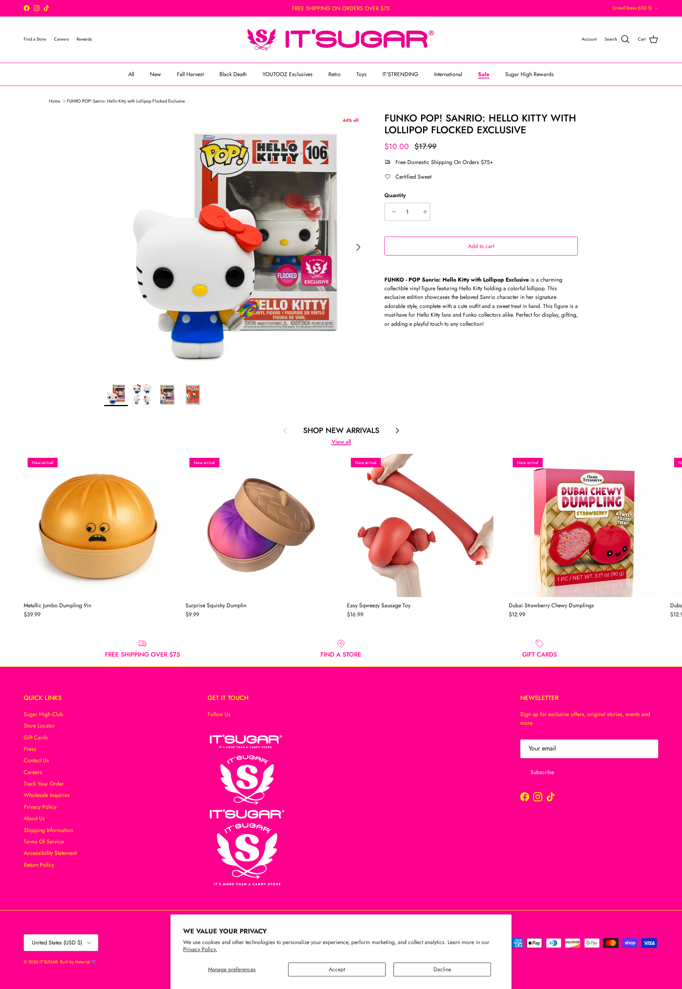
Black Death (233, 74)
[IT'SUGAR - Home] (341, 39)
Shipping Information (48, 830)
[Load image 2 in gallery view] (142, 394)
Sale (483, 74)
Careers (33, 772)
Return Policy (39, 865)
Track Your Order (44, 783)
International (448, 74)
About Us (34, 818)
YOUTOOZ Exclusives (287, 74)
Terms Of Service (44, 841)
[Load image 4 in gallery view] (193, 394)
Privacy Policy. (200, 949)
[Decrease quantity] (392, 211)
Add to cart (481, 246)
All (131, 74)
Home (54, 100)
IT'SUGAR (48, 962)
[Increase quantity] (423, 211)
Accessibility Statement (50, 853)
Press (30, 749)
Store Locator (39, 726)
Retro (334, 74)
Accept (337, 969)
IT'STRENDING (400, 74)
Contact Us (36, 760)
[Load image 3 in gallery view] (167, 394)
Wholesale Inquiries (47, 795)
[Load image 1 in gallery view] (235, 243)
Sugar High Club (43, 714)
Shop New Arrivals (341, 430)
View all (341, 442)
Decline (442, 969)
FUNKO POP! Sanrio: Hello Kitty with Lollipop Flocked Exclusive (126, 100)
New (155, 74)
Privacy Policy (40, 807)
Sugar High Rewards (529, 74)
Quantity (395, 195)
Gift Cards (36, 737)
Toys (361, 74)
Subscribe (542, 772)
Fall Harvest (190, 74)
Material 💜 (86, 962)
